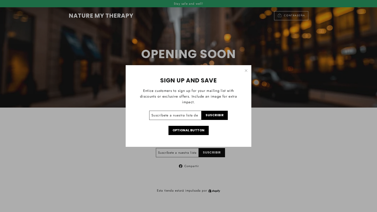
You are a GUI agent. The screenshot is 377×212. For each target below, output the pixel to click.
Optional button (189, 130)
